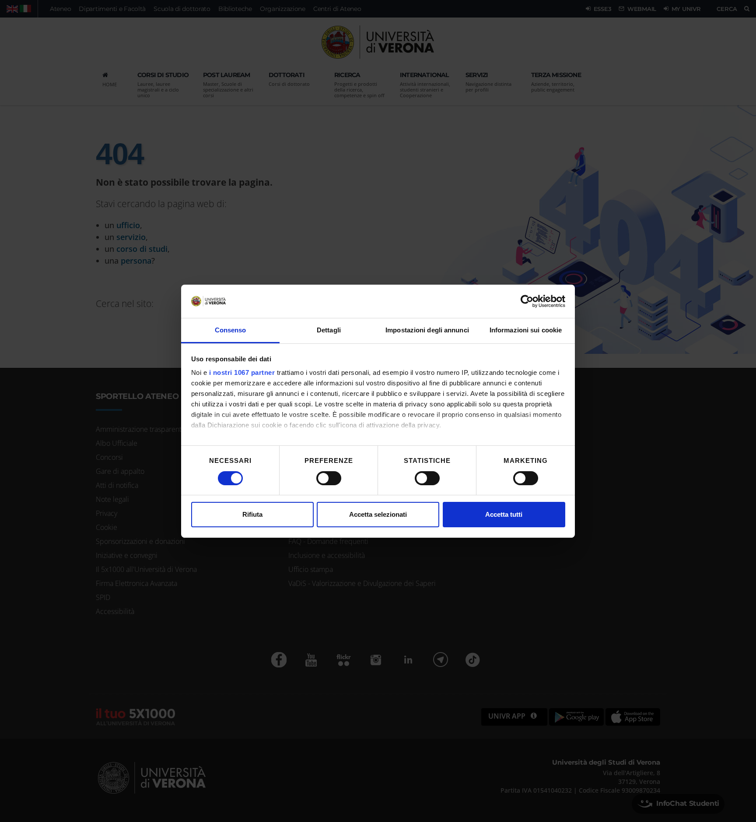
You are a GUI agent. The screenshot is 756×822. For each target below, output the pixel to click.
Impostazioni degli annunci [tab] (427, 330)
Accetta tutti (503, 514)
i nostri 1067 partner (242, 372)
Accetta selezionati (378, 514)
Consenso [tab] (230, 330)
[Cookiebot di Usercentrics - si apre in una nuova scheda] (527, 301)
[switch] (328, 478)
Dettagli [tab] (329, 330)
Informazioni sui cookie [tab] (526, 330)
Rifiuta (252, 514)
